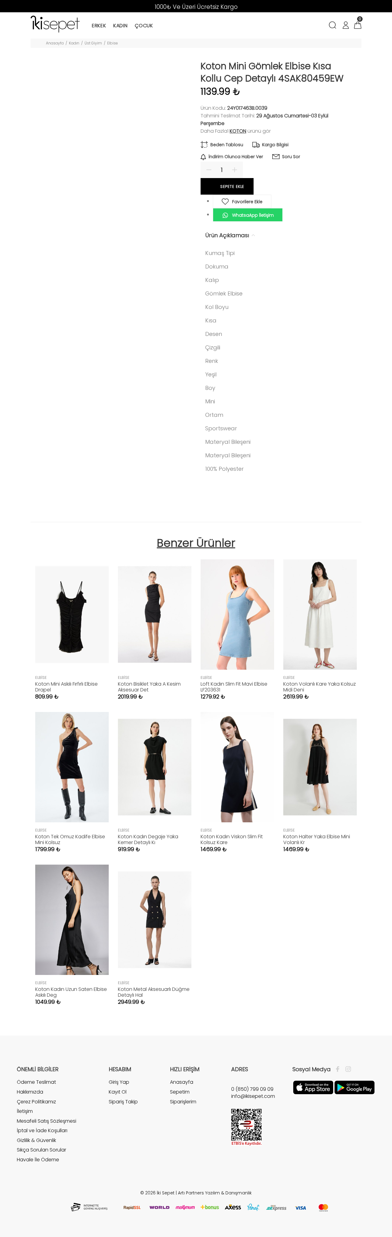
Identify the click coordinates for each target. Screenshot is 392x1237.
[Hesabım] (345, 26)
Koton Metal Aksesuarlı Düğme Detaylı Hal (154, 992)
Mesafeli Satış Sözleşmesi (46, 1121)
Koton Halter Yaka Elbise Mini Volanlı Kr (316, 839)
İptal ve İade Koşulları (42, 1130)
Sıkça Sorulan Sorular (41, 1149)
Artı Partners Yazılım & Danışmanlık (215, 1193)
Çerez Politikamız (36, 1101)
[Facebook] (339, 1069)
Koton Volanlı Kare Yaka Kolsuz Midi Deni (319, 686)
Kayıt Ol (117, 1091)
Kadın (74, 43)
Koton (238, 131)
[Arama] (333, 26)
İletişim (25, 1111)
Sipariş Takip (123, 1101)
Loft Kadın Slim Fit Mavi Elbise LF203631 (234, 686)
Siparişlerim (183, 1101)
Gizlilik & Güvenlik (36, 1140)
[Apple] (313, 1087)
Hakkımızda (30, 1091)
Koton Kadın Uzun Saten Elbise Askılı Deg (71, 992)
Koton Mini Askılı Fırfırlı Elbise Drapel (66, 686)
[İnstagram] (346, 1069)
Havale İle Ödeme (38, 1159)
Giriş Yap (119, 1082)
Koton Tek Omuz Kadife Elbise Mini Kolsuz (70, 839)
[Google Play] (354, 1087)
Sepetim (180, 1091)
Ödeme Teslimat (36, 1082)
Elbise (112, 43)
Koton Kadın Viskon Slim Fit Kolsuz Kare (232, 839)
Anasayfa (55, 43)
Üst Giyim (93, 43)
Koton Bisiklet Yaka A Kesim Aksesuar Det (149, 686)
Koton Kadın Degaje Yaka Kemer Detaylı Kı (148, 839)
